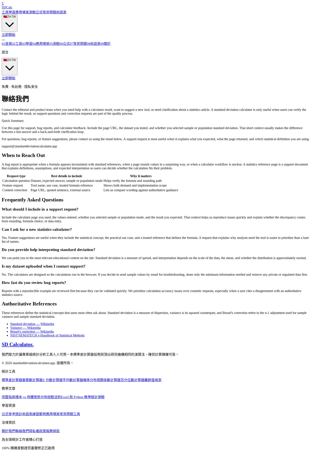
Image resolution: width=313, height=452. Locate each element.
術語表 (61, 12)
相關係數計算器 (109, 380)
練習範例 (39, 414)
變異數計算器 (32, 380)
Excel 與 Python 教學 (76, 397)
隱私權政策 (37, 431)
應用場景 (22, 12)
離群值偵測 (152, 380)
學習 (12, 12)
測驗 (32, 12)
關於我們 (8, 431)
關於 (106, 44)
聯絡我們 (22, 431)
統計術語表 (23, 414)
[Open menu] (3, 40)
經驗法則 (54, 397)
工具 (5, 12)
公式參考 (8, 414)
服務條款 (53, 431)
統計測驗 (98, 397)
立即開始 (8, 35)
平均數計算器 (73, 380)
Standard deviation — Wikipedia (32, 324)
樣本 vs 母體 (24, 397)
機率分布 (90, 380)
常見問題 (49, 12)
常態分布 (40, 397)
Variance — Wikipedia (25, 327)
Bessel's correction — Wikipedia (32, 331)
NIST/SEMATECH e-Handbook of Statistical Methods (47, 335)
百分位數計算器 (132, 380)
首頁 (7, 44)
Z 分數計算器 (53, 380)
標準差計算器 (12, 380)
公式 (39, 12)
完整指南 (8, 397)
